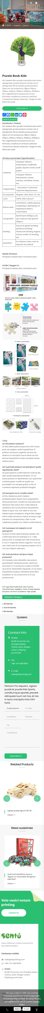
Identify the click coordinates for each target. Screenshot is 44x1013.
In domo (8, 25)
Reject (17, 1009)
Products (17, 25)
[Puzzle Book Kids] (22, 51)
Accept (26, 1009)
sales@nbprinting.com (21, 674)
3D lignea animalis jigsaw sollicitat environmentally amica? (18, 877)
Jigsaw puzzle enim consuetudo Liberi (22, 811)
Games (26, 25)
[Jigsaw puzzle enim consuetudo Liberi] (22, 789)
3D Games (8, 603)
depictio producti (9, 119)
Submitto (15, 756)
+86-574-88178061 (19, 663)
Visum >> (12, 817)
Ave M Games (10, 607)
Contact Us (14, 913)
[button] (6, 798)
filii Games (35, 25)
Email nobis (22, 108)
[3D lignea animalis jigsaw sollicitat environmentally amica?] (22, 852)
